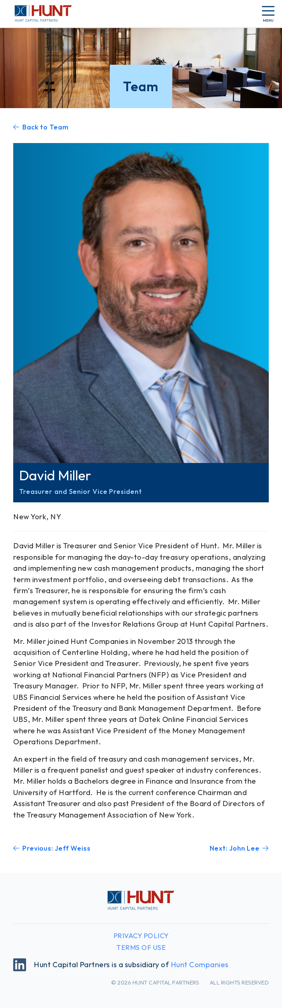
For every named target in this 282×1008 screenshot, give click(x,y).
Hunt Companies (200, 964)
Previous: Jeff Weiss (56, 848)
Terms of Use (141, 947)
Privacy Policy (141, 936)
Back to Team (45, 127)
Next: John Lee (235, 848)
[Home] (39, 13)
